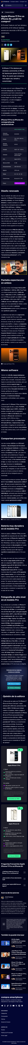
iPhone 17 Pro (19, 88)
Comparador (4, 1016)
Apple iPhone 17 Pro (19, 129)
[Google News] (19, 1006)
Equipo (3, 1030)
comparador (6, 113)
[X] (16, 1006)
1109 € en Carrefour (19, 183)
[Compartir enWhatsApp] (8, 45)
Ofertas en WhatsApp (15, 687)
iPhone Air (10, 90)
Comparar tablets (14, 1)
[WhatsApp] (5, 1006)
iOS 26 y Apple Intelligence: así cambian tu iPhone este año (18, 941)
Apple (3, 36)
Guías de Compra (5, 1022)
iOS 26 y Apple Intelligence (16, 375)
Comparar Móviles (9, 12)
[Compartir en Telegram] (11, 45)
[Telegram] (2, 1006)
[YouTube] (13, 1006)
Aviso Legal (4, 1035)
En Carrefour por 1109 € (14, 798)
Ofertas (3, 1019)
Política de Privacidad (7, 1032)
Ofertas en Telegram (15, 683)
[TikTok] (8, 1006)
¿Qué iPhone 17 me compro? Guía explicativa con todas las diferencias (18, 952)
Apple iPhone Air (14, 824)
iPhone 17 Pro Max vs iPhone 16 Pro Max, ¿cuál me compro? (18, 964)
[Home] (2, 5)
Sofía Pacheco (6, 39)
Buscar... (9, 5)
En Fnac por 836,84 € (14, 856)
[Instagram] (10, 1006)
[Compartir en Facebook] (5, 45)
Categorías (4, 1013)
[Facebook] (22, 1006)
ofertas (15, 108)
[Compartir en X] (2, 45)
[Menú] (26, 5)
